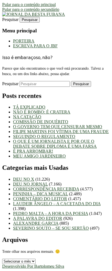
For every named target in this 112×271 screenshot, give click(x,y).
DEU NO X (23, 179)
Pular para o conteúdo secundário (30, 9)
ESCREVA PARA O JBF (35, 46)
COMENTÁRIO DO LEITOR (40, 198)
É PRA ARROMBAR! (33, 151)
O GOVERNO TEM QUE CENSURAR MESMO (57, 126)
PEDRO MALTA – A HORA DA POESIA (50, 213)
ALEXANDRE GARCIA (35, 223)
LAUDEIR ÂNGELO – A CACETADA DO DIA (57, 203)
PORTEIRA (24, 41)
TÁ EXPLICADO (29, 107)
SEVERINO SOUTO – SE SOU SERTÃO (51, 228)
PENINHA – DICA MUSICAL (40, 194)
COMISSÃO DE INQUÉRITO (40, 121)
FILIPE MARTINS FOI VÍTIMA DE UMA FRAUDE (61, 131)
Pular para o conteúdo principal (29, 4)
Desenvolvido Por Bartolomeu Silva (33, 266)
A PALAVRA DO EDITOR (37, 218)
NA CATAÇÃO (27, 117)
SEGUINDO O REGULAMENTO (44, 136)
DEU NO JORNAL (30, 184)
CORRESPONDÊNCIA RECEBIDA (46, 189)
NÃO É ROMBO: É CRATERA (41, 112)
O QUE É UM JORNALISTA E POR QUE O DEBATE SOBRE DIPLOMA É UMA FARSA (55, 144)
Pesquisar (10, 19)
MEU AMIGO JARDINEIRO (39, 156)
